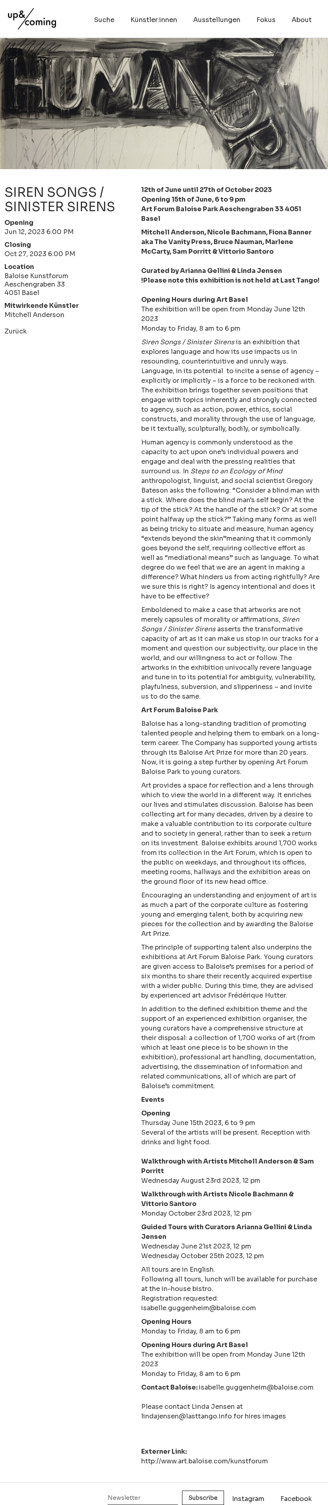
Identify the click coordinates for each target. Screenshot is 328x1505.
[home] (32, 15)
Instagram (248, 1499)
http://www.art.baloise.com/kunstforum (204, 1461)
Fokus (266, 20)
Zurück (15, 331)
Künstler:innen (153, 20)
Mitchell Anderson (34, 315)
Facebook (296, 1499)
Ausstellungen (216, 20)
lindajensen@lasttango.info (186, 1416)
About (302, 20)
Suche (104, 20)
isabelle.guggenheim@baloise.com (256, 1387)
